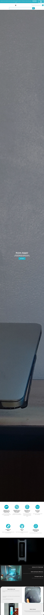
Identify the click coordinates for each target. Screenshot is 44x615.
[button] (15, 5)
